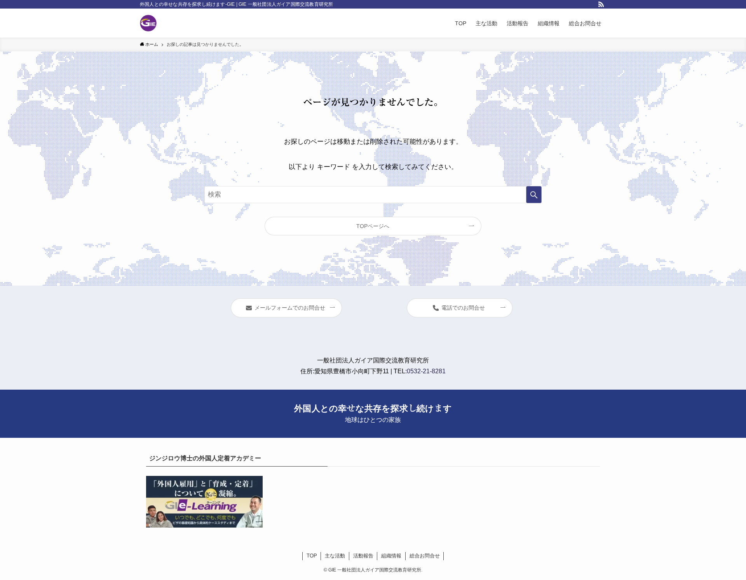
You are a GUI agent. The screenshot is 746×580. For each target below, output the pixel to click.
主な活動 (335, 556)
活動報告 (363, 556)
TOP (312, 556)
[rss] (601, 4)
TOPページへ (372, 226)
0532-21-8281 (426, 371)
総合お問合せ (425, 556)
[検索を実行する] (534, 194)
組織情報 (391, 556)
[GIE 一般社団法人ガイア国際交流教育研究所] (148, 23)
